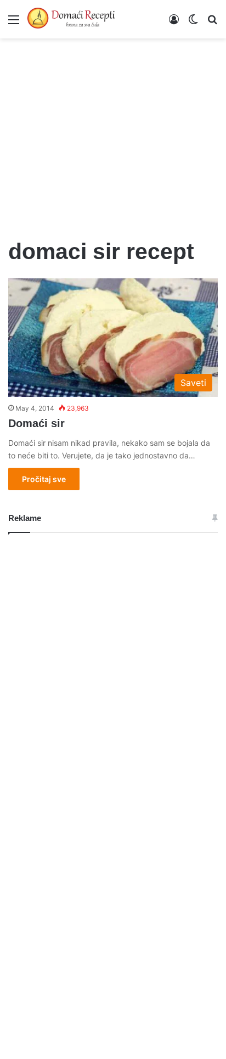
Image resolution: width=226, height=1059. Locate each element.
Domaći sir (36, 423)
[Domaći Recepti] (71, 19)
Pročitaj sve (44, 479)
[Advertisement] (113, 131)
